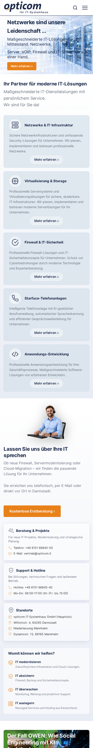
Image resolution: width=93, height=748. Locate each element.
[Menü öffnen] (84, 8)
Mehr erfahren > (22, 66)
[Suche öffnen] (75, 7)
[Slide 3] (50, 71)
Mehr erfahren (45, 159)
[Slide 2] (47, 71)
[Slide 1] (43, 71)
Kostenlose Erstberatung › (32, 511)
